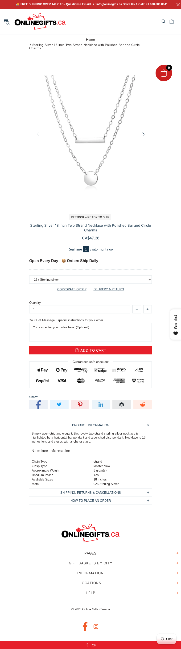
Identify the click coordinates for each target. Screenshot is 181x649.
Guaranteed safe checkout (91, 362)
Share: (33, 397)
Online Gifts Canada (40, 21)
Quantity (35, 302)
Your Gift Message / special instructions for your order (66, 320)
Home (90, 39)
